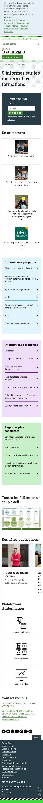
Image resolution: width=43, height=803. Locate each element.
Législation (13, 39)
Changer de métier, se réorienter (19, 358)
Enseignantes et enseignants (17, 323)
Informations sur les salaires (17, 473)
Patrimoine (7, 792)
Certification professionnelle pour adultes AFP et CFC (20, 438)
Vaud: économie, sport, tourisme (16, 786)
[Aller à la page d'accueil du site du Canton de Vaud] (21, 51)
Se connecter (9, 44)
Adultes (8, 297)
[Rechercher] (38, 44)
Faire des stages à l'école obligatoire (16, 378)
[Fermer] (39, 3)
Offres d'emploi (23, 39)
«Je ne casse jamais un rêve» (16, 574)
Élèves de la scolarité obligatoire (19, 268)
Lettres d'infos (21, 684)
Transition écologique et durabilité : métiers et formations (21, 464)
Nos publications (12, 447)
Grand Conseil (8, 743)
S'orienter (9, 350)
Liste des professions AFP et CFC (19, 455)
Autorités (5, 39)
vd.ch (4, 64)
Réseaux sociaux (21, 658)
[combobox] (21, 108)
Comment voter (9, 751)
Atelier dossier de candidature (21, 156)
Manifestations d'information (18, 405)
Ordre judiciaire (9, 748)
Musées (5, 789)
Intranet (5, 777)
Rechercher (15, 113)
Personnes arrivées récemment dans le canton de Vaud (19, 306)
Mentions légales (9, 771)
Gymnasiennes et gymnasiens (18, 289)
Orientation (21, 64)
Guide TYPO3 (7, 774)
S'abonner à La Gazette (12, 766)
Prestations (34, 39)
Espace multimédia (21, 632)
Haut (35, 737)
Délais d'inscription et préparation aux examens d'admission (20, 396)
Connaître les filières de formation (20, 387)
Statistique (6, 760)
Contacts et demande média (14, 763)
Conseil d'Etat (8, 746)
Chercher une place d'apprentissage (13, 367)
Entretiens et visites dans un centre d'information (21, 183)
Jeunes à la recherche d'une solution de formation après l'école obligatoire (20, 279)
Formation (11, 64)
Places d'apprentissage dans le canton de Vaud (21, 244)
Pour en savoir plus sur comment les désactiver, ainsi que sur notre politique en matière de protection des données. (17, 26)
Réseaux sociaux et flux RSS (14, 769)
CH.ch (4, 795)
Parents (8, 315)
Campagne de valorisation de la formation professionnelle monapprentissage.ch (21, 214)
